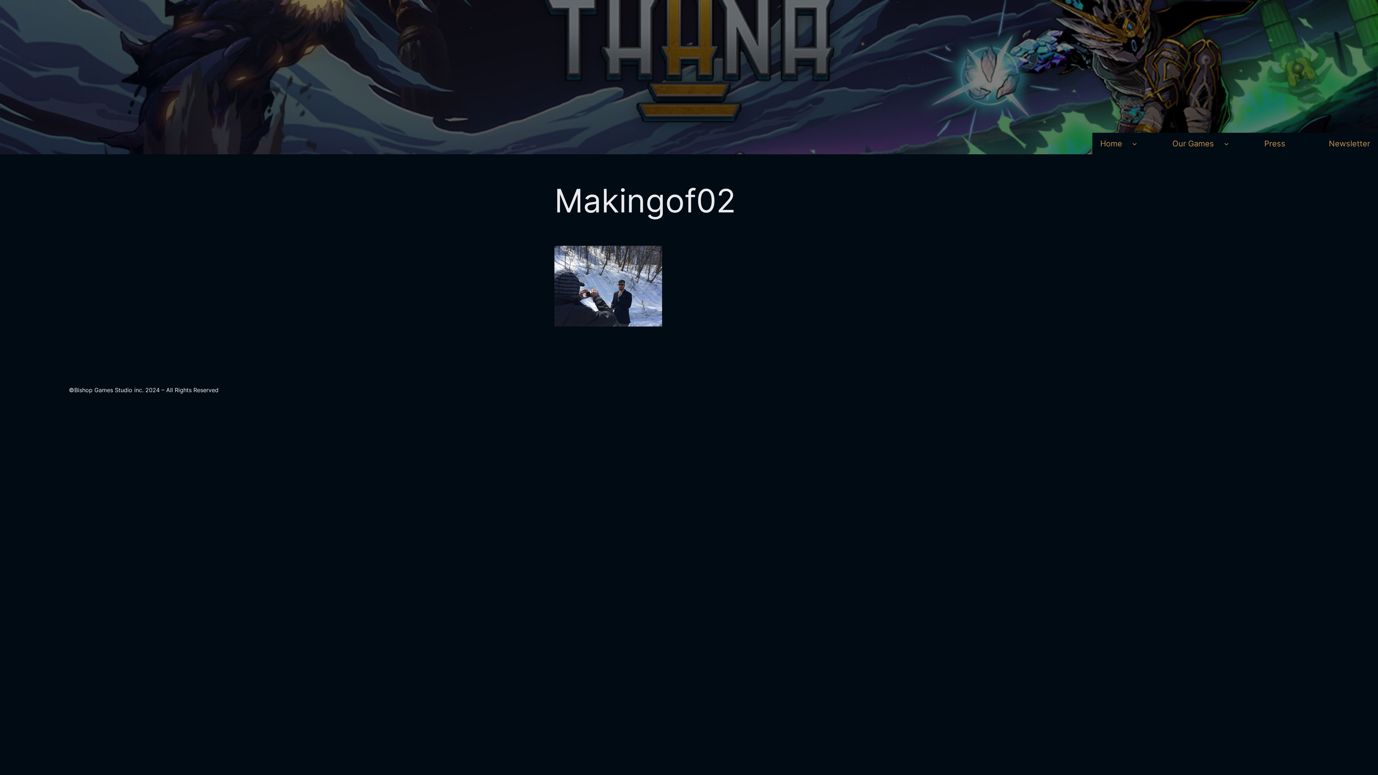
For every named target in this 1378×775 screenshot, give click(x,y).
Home (1111, 143)
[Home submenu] (1134, 143)
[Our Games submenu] (1226, 143)
